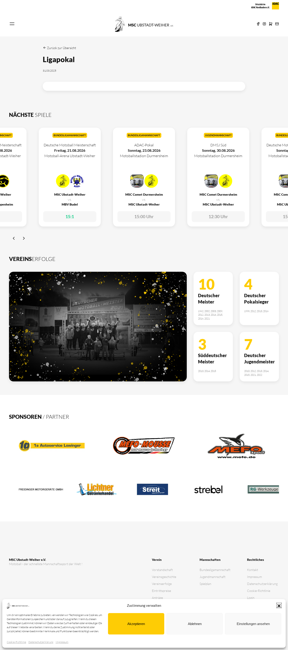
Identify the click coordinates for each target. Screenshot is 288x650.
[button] (279, 605)
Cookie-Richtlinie (16, 642)
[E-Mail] (277, 24)
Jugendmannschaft (212, 577)
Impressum (62, 642)
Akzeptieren (136, 624)
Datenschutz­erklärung (40, 642)
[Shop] (271, 24)
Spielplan (205, 584)
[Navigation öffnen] (12, 24)
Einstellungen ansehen (253, 624)
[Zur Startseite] (144, 23)
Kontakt (252, 570)
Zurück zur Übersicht (61, 48)
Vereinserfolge (162, 584)
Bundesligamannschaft (215, 570)
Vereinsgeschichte (164, 577)
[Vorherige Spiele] (14, 239)
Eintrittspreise (161, 591)
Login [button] (250, 598)
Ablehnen (195, 624)
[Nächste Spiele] (23, 239)
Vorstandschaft (162, 570)
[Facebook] (258, 24)
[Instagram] (264, 24)
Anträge (157, 598)
